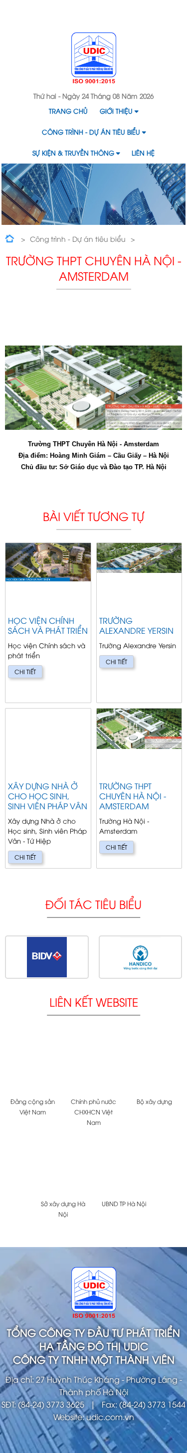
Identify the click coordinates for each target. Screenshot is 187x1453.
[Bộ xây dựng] (154, 1063)
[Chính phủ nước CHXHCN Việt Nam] (94, 1063)
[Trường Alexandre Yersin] (139, 623)
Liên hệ (143, 152)
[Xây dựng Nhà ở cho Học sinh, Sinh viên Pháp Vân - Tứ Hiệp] (48, 788)
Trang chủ (68, 110)
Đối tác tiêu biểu (93, 903)
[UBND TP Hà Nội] (124, 1165)
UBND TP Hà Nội (124, 1203)
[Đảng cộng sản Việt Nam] (33, 1063)
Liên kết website (93, 1001)
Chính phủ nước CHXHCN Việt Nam (93, 1111)
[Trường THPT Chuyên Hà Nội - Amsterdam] (139, 788)
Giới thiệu (116, 110)
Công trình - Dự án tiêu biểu (91, 131)
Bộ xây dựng (154, 1101)
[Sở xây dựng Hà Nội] (63, 1165)
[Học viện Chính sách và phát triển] (48, 623)
